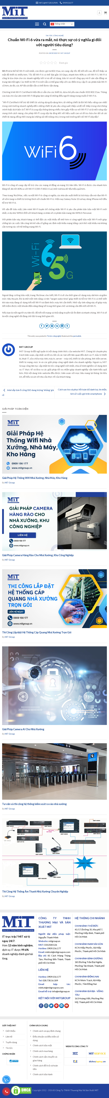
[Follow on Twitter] (51, 1005)
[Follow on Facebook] (41, 1005)
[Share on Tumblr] (67, 326)
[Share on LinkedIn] (62, 326)
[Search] (44, 24)
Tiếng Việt (59, 24)
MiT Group (65, 53)
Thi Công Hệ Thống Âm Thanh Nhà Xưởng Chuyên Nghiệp (35, 891)
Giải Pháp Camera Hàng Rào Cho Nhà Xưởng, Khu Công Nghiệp (38, 555)
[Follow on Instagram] (46, 1005)
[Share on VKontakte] (57, 326)
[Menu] (37, 24)
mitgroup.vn (54, 941)
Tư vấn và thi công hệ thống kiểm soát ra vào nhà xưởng (34, 804)
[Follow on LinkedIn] (61, 1005)
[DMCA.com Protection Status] (21, 1090)
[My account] (99, 12)
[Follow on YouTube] (66, 1005)
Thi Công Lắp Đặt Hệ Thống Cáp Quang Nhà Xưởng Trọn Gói (36, 632)
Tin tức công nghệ (55, 35)
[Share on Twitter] (46, 326)
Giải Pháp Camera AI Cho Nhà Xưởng (23, 729)
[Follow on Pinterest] (56, 1005)
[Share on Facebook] (41, 326)
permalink (77, 336)
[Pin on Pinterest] (52, 326)
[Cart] (105, 13)
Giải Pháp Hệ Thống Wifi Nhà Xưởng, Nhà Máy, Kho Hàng (34, 477)
